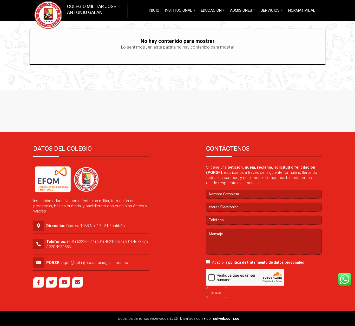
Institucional (178, 10)
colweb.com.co (226, 318)
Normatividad (301, 10)
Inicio (153, 10)
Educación (211, 10)
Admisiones (241, 10)
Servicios (270, 10)
